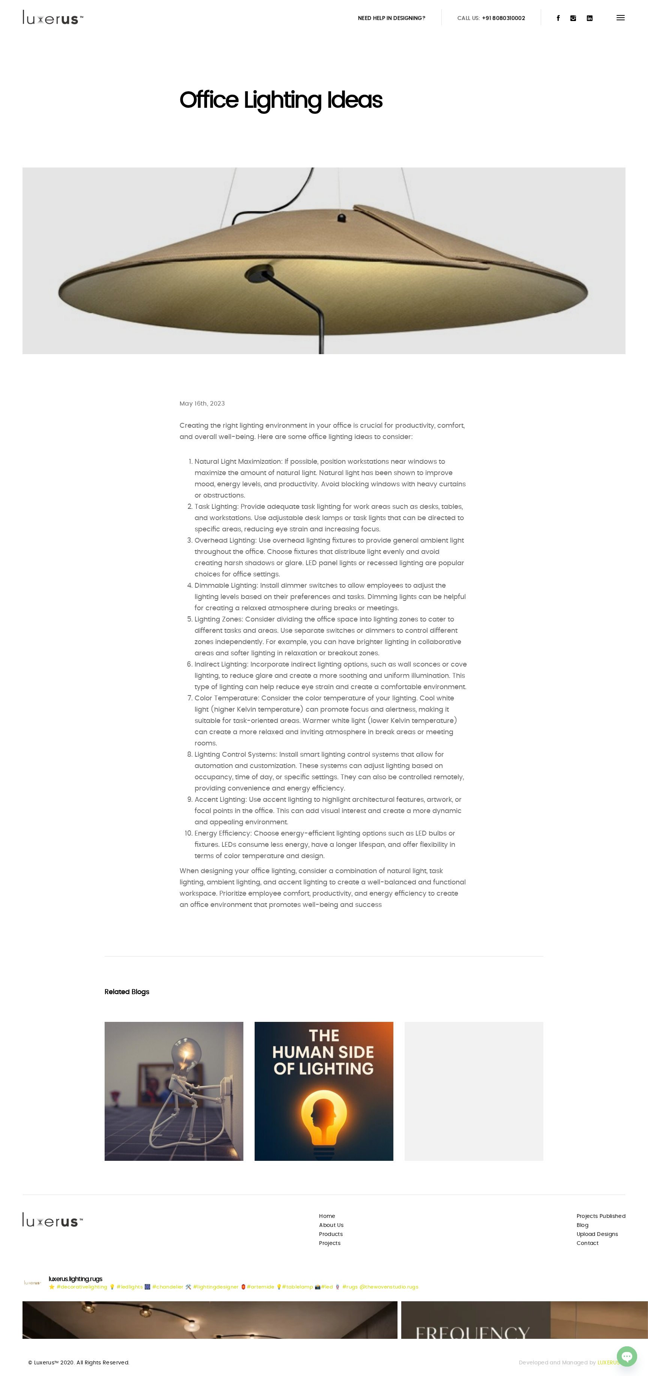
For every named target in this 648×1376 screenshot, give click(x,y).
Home (327, 1216)
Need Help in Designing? (392, 18)
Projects (329, 1243)
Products (331, 1234)
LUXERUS (609, 1362)
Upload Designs (597, 1234)
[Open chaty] (627, 1356)
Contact (587, 1243)
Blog (582, 1225)
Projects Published (601, 1216)
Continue (131, 1140)
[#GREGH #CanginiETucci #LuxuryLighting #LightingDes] (210, 1320)
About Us (331, 1225)
